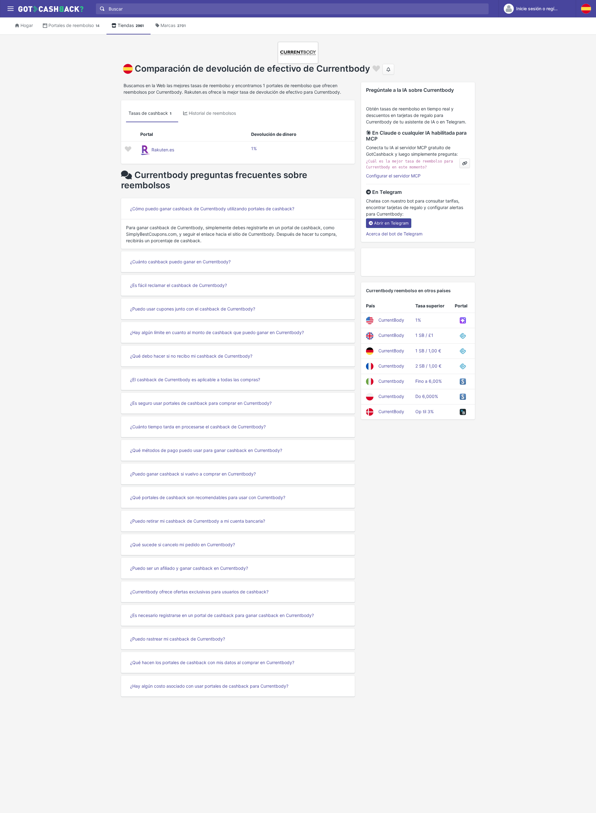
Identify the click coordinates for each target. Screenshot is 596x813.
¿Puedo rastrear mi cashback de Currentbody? (177, 638)
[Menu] (10, 8)
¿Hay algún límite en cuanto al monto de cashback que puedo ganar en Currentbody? (217, 332)
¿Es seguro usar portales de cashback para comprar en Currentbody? (201, 403)
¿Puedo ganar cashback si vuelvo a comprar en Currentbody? (193, 473)
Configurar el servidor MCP (393, 175)
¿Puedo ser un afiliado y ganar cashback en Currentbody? (189, 568)
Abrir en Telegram (391, 223)
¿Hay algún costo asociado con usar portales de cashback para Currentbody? (209, 686)
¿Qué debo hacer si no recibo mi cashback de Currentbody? (191, 356)
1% (254, 148)
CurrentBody (391, 320)
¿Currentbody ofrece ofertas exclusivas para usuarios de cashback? (199, 591)
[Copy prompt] (464, 163)
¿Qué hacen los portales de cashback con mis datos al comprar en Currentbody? (212, 662)
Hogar (26, 25)
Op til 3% (424, 411)
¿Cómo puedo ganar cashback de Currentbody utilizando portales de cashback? (212, 208)
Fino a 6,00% (428, 381)
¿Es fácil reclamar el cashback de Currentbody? (178, 285)
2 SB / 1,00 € (428, 366)
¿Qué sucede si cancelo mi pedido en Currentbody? (182, 544)
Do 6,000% (426, 396)
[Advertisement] (418, 262)
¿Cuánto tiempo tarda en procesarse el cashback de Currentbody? (198, 426)
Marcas (173, 25)
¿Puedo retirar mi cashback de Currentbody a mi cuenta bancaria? (197, 521)
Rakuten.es (162, 149)
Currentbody (391, 366)
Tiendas (131, 25)
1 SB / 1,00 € (428, 350)
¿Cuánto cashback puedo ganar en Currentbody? (180, 261)
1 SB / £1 (424, 335)
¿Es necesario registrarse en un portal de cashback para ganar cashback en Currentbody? (222, 615)
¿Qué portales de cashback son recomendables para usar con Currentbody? (207, 497)
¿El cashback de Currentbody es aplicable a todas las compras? (195, 379)
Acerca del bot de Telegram (394, 233)
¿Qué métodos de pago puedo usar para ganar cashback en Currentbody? (206, 450)
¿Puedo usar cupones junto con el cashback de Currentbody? (192, 308)
